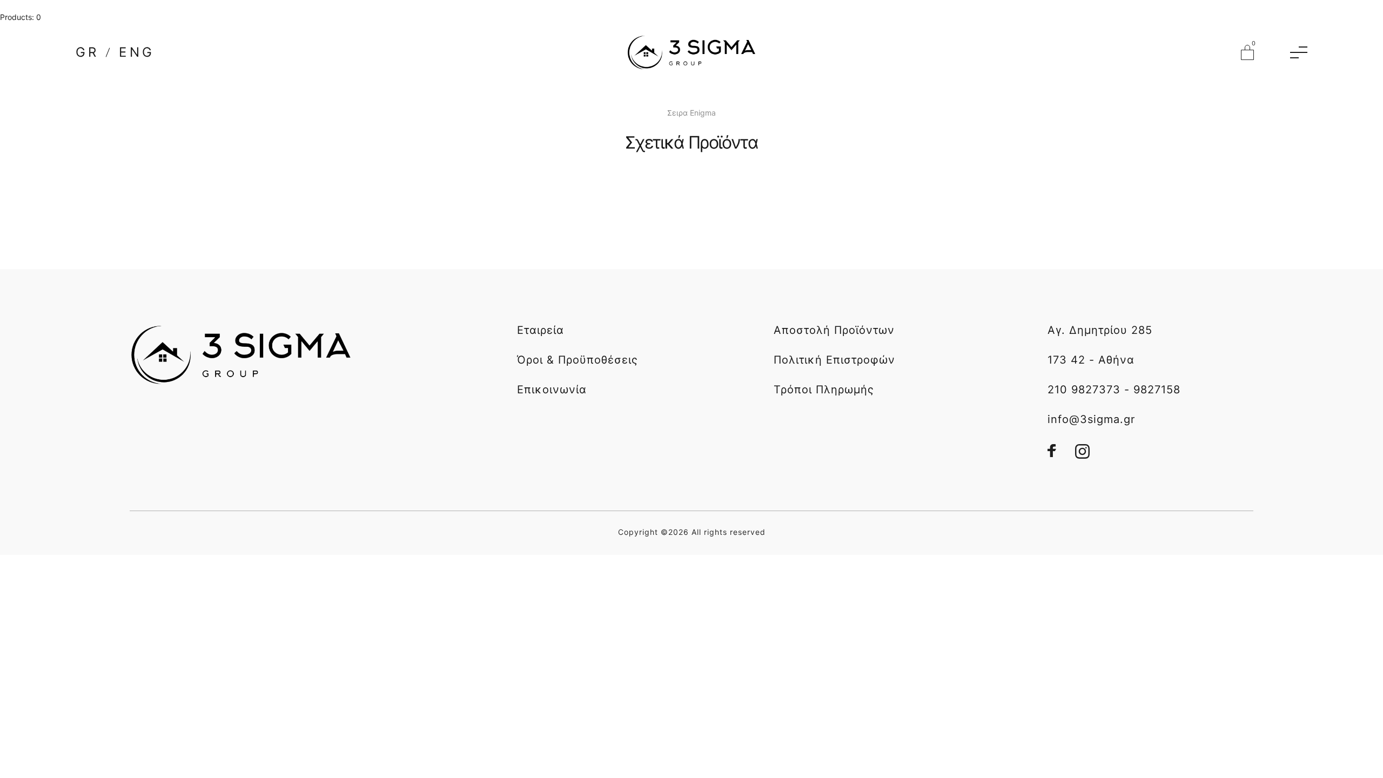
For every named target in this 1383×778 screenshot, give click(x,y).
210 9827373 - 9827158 (1114, 389)
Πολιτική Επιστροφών (834, 359)
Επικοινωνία (552, 389)
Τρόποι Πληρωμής (824, 389)
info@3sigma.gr (1091, 419)
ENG (137, 52)
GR (87, 52)
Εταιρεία (540, 330)
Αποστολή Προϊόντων (834, 330)
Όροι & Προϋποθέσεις (577, 359)
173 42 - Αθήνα (1091, 359)
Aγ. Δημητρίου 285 (1100, 330)
